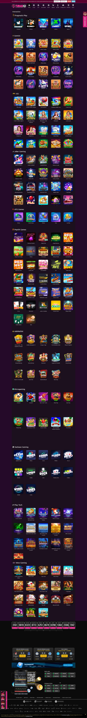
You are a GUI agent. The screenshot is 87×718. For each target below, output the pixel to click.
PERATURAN (32, 697)
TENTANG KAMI (19, 697)
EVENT (73, 7)
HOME (29, 7)
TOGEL (34, 7)
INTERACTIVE (63, 7)
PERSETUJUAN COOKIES (66, 697)
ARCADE (57, 7)
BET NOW (22, 655)
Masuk (69, 1)
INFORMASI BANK (40, 697)
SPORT (48, 7)
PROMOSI (68, 7)
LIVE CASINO (43, 7)
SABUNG (53, 7)
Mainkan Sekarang (68, 665)
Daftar (73, 1)
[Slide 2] (60, 683)
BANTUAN (26, 697)
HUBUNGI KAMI (48, 697)
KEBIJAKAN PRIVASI (56, 697)
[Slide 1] (59, 683)
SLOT (38, 7)
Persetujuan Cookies (66, 714)
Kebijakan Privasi (29, 716)
